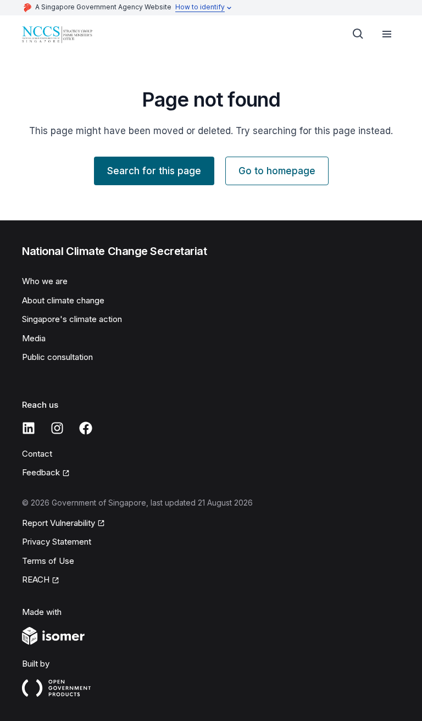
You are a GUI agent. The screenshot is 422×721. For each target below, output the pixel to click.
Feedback (41, 472)
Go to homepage (276, 170)
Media (34, 338)
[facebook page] (85, 428)
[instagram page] (57, 428)
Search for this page (154, 170)
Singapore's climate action (72, 319)
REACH (35, 579)
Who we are (45, 281)
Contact (37, 453)
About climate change (63, 300)
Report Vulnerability (58, 523)
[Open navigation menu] (387, 34)
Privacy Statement (56, 541)
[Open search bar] (358, 34)
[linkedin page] (28, 428)
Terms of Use (48, 561)
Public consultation (57, 357)
